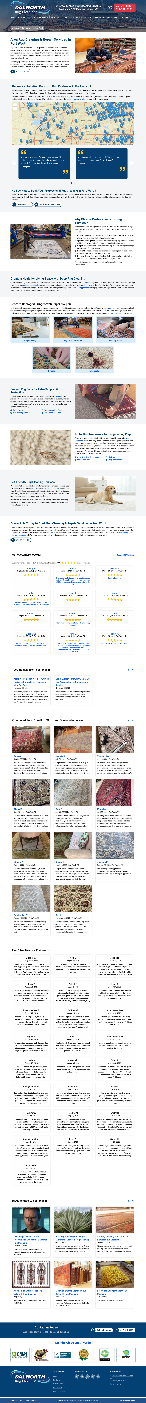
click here (86, 99)
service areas (20, 535)
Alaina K (18, 809)
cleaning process (82, 288)
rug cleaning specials (59, 1332)
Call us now (74, 99)
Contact (53, 533)
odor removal (53, 488)
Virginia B (18, 862)
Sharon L (59, 862)
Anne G (17, 756)
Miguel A (101, 809)
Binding (51, 371)
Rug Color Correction (73, 340)
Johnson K (102, 862)
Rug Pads (68, 17)
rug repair (115, 313)
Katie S (58, 809)
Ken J (58, 915)
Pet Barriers (18, 410)
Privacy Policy (59, 1391)
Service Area (27, 28)
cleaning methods (31, 285)
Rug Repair (55, 17)
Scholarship (58, 1384)
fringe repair (111, 308)
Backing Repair (115, 340)
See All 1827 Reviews (125, 555)
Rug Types (41, 17)
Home (12, 17)
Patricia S (60, 756)
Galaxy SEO (131, 1400)
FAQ (115, 17)
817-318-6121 (124, 9)
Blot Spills (94, 371)
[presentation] (14, 163)
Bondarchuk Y (21, 915)
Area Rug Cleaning (25, 17)
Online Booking (104, 1330)
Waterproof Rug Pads (53, 410)
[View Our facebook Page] (77, 1376)
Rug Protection (82, 17)
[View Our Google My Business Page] (98, 1376)
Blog (55, 1376)
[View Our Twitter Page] (82, 1376)
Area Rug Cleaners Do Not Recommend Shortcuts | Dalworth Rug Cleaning (30, 1239)
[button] (103, 139)
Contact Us (57, 1388)
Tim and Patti (103, 756)
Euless (119, 533)
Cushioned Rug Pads (52, 413)
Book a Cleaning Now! (49, 204)
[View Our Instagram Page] (93, 1376)
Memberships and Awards (73, 1342)
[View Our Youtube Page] (87, 1376)
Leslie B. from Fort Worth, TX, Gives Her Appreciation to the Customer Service (73, 682)
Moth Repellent (83, 460)
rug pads (58, 396)
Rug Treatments (115, 460)
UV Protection (114, 457)
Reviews (56, 1380)
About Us (125, 17)
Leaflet (100, 144)
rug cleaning (89, 283)
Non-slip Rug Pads (20, 413)
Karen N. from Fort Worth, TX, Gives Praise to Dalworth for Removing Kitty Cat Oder (31, 682)
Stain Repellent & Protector (88, 457)
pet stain (34, 488)
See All (131, 670)
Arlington (127, 533)
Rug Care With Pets (101, 17)
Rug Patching (30, 340)
